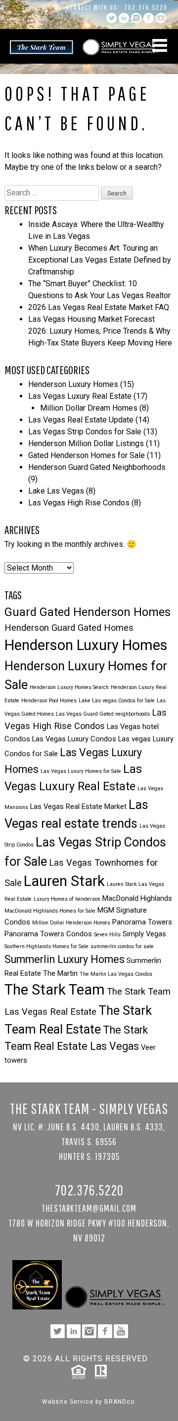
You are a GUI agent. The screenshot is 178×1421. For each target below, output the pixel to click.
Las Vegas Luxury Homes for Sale (81, 771)
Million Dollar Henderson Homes (71, 923)
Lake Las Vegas (56, 491)
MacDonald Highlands (137, 898)
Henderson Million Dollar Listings (86, 443)
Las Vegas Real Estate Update (81, 419)
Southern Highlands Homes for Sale (46, 946)
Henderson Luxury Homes (73, 384)
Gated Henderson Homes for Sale (86, 455)
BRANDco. (120, 1401)
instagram (136, 18)
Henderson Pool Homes (49, 700)
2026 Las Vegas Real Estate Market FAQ (98, 307)
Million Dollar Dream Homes (88, 408)
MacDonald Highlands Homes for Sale (49, 911)
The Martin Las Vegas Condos (116, 974)
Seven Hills (107, 934)
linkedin (124, 18)
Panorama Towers (142, 922)
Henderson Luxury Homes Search (69, 687)
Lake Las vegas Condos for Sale (117, 700)
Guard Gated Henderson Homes (87, 612)
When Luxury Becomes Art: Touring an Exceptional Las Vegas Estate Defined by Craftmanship (99, 259)
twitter (111, 18)
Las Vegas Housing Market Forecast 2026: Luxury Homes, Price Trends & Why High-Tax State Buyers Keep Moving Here (100, 330)
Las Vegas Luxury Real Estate (80, 396)
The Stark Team (54, 989)
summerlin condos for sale (122, 946)
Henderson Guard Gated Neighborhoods (97, 467)
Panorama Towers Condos (48, 933)
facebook (148, 18)
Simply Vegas (144, 933)
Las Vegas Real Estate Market (78, 806)
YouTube (161, 18)
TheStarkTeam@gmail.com (89, 1208)
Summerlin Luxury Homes (64, 959)
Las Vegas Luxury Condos (74, 738)
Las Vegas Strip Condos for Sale (84, 431)
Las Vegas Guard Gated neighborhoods (103, 714)
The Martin (60, 973)
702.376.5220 (146, 7)
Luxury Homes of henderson (67, 899)
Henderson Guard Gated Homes (69, 627)
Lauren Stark (64, 881)
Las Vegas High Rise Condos (79, 502)
